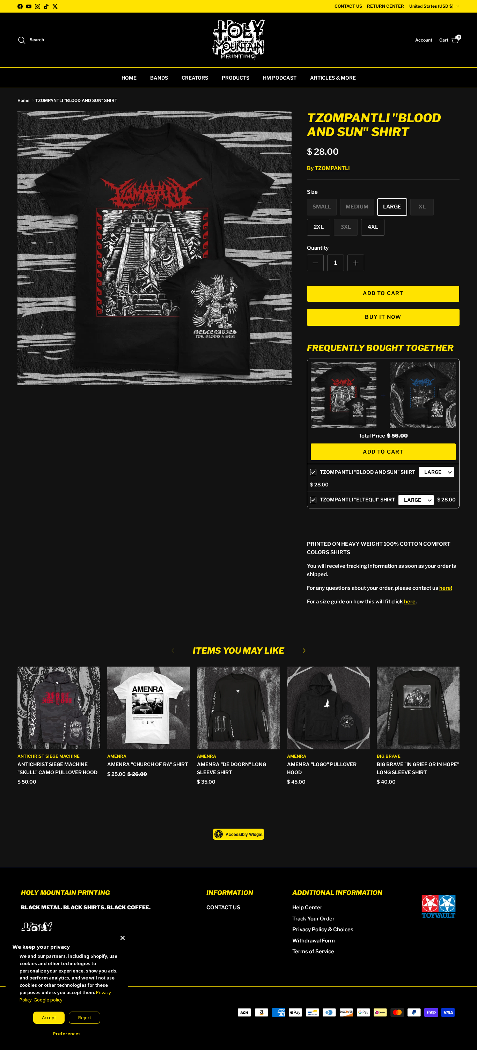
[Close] (122, 936)
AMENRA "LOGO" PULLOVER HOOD (322, 768)
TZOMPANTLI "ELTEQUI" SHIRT (357, 499)
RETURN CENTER (385, 6)
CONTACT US (348, 6)
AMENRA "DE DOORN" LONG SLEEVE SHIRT (231, 768)
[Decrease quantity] (315, 263)
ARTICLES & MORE (333, 78)
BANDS (159, 78)
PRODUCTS (235, 78)
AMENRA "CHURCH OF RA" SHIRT (147, 764)
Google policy (48, 1000)
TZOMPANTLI (332, 168)
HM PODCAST (279, 78)
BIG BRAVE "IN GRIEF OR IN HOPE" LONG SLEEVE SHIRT (418, 768)
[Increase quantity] (355, 263)
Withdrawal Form (313, 941)
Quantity (318, 248)
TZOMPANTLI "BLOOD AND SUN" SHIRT (76, 100)
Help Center (307, 907)
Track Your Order (313, 919)
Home (23, 100)
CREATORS (195, 78)
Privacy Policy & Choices (322, 929)
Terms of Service (313, 951)
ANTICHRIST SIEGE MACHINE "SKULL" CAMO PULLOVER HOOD (57, 768)
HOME (129, 78)
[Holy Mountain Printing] (238, 40)
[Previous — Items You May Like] (173, 650)
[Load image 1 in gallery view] (154, 248)
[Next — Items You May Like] (304, 650)
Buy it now (383, 317)
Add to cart (383, 293)
